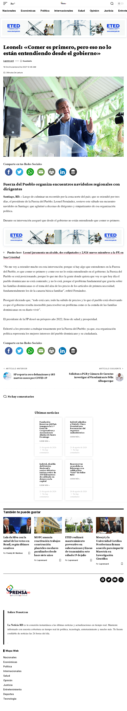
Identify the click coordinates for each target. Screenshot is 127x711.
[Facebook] (102, 579)
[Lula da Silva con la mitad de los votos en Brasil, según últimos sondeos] (17, 525)
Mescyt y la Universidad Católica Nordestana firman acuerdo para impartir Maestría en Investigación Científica (109, 548)
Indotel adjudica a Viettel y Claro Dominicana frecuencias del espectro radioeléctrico (78, 427)
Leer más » (45, 441)
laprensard (8, 61)
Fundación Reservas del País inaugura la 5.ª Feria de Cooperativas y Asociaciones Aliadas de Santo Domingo (48, 429)
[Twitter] (108, 579)
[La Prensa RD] (63, 3)
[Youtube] (115, 579)
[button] (6, 3)
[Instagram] (121, 579)
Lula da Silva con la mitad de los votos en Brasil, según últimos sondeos (16, 542)
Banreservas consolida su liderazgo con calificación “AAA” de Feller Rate (78, 469)
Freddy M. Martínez (14, 553)
